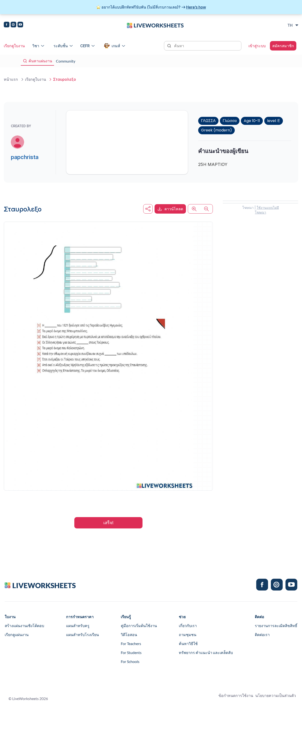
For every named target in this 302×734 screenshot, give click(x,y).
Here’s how (196, 7)
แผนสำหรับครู (77, 625)
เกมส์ (116, 45)
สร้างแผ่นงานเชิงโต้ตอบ (24, 625)
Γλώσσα (230, 120)
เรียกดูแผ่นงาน (17, 634)
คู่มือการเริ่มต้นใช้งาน (139, 625)
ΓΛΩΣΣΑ (208, 120)
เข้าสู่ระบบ (257, 45)
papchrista (24, 157)
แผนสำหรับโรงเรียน (82, 634)
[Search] (169, 45)
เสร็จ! (108, 522)
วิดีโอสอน (129, 634)
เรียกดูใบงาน (14, 45)
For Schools (130, 661)
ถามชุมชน (187, 634)
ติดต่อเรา (262, 634)
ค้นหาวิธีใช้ (188, 643)
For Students (131, 652)
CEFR (85, 45)
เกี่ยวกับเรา (188, 625)
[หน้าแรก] (155, 25)
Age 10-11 (252, 120)
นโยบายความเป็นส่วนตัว (275, 695)
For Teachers (131, 643)
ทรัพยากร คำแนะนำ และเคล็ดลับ (206, 652)
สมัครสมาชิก (283, 45)
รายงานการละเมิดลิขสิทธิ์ (276, 625)
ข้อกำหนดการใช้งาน (235, 695)
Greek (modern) (216, 130)
